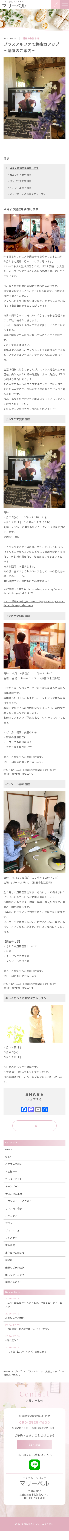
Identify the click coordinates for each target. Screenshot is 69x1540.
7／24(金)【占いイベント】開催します (26, 1349)
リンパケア (11, 1238)
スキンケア (11, 1215)
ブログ (9, 1223)
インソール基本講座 (20, 187)
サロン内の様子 (13, 1208)
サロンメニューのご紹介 (18, 1201)
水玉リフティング (14, 1275)
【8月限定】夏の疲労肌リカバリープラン (27, 1327)
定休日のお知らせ (14, 1252)
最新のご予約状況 (14, 1267)
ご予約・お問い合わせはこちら (34, 1435)
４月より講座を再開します (24, 168)
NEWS (8, 1149)
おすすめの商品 (13, 1164)
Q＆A (8, 1156)
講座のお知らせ (31, 38)
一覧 (35, 1126)
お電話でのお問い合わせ (34, 1416)
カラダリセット (13, 1179)
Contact (34, 1444)
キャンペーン (12, 1186)
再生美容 (10, 1245)
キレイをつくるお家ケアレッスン (28, 194)
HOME (7, 1371)
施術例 (9, 1260)
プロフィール (12, 1230)
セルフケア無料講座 (20, 174)
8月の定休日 (12, 1338)
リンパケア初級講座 (20, 181)
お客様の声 (11, 1171)
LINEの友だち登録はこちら (34, 1455)
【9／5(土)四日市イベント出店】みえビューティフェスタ (33, 1302)
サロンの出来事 (13, 1193)
